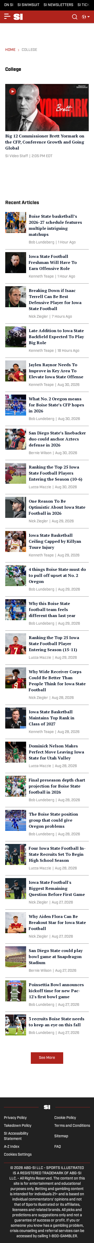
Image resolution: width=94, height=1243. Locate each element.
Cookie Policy (65, 1118)
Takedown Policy (17, 1126)
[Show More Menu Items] (7, 16)
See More (47, 1058)
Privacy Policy (15, 1118)
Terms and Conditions (72, 1126)
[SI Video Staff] (16, 156)
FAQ (57, 1147)
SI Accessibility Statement (16, 1136)
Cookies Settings (18, 1155)
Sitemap (61, 1136)
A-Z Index (11, 1147)
